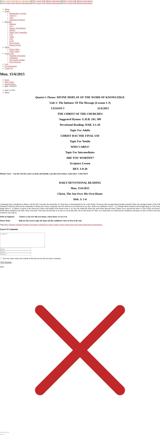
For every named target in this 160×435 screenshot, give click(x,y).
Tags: (2, 225)
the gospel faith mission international (88, 225)
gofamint (11, 225)
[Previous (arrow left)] (1, 434)
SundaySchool (10, 84)
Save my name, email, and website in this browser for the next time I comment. (32, 258)
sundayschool (70, 225)
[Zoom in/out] (1, 432)
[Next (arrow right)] (3, 434)
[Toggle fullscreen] (3, 432)
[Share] (6, 432)
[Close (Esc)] (8, 432)
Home (7, 80)
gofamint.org (43, 225)
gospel (50, 225)
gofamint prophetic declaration (26, 225)
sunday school (59, 225)
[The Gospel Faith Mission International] (15, 1)
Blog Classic (9, 82)
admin (7, 92)
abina (6, 225)
